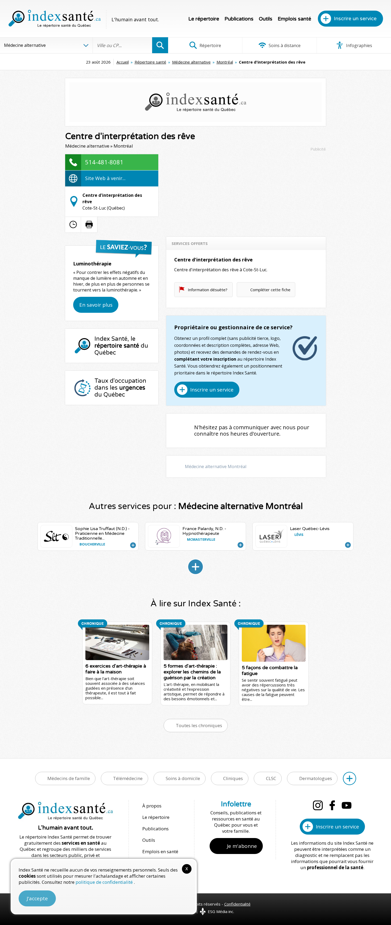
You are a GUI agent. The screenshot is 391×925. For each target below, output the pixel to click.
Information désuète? (207, 289)
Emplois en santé (160, 851)
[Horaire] (73, 224)
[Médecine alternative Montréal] (195, 567)
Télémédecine (128, 778)
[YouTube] (346, 805)
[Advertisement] (246, 191)
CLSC (271, 778)
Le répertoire (203, 19)
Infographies (358, 45)
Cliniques (233, 778)
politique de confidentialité (105, 882)
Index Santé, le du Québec (121, 345)
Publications (238, 19)
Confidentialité (237, 904)
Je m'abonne (242, 846)
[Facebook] (332, 805)
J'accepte (37, 898)
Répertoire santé (150, 62)
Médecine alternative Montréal (215, 466)
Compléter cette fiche (270, 289)
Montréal (225, 62)
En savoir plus (96, 304)
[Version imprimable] (89, 224)
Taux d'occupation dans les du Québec (120, 387)
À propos (151, 806)
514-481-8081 (104, 162)
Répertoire (209, 45)
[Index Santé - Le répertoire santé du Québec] (54, 18)
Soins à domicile (183, 778)
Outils (265, 19)
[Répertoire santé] (349, 778)
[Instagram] (318, 805)
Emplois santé (294, 19)
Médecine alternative (191, 62)
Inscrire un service (355, 19)
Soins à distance (284, 45)
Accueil (123, 62)
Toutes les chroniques (199, 725)
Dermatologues (315, 778)
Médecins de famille (68, 778)
